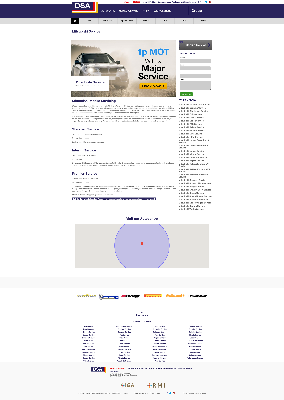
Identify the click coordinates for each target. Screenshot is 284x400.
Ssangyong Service (159, 355)
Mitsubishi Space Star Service (193, 199)
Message (183, 79)
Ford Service (160, 335)
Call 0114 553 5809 (131, 2)
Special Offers (127, 21)
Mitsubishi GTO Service (190, 134)
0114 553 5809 (117, 368)
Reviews (146, 21)
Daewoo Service (124, 332)
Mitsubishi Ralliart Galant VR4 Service (193, 176)
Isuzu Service (124, 338)
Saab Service (160, 352)
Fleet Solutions (162, 11)
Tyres (145, 11)
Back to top (142, 315)
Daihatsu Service (160, 332)
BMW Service (88, 329)
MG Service (88, 346)
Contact (203, 21)
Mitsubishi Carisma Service (192, 108)
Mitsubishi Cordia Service (191, 117)
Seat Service (195, 352)
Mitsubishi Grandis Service (192, 130)
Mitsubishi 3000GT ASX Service (194, 104)
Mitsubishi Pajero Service (191, 161)
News (184, 21)
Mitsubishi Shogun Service (192, 186)
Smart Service (124, 355)
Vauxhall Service (159, 358)
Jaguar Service (160, 338)
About (88, 21)
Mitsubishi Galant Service (191, 127)
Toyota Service (124, 358)
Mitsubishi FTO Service (190, 124)
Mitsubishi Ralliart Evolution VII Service (194, 170)
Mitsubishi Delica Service (191, 121)
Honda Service (195, 335)
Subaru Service (195, 355)
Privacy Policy (155, 393)
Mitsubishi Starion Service (192, 206)
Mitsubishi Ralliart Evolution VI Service (194, 165)
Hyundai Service (88, 338)
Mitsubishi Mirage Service (191, 154)
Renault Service (88, 352)
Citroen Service (89, 332)
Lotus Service (124, 343)
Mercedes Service (195, 343)
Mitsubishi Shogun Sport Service (195, 190)
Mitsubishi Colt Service (190, 114)
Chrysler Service (195, 329)
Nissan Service (195, 346)
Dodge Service (89, 335)
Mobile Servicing (128, 11)
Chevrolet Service (160, 329)
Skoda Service (89, 355)
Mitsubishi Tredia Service (191, 209)
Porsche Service (159, 349)
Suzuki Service (89, 358)
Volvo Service (88, 361)
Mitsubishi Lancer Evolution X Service (193, 146)
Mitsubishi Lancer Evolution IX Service (194, 141)
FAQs (165, 21)
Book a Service (196, 45)
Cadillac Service (124, 329)
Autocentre (108, 11)
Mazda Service (160, 343)
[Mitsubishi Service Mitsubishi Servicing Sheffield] (123, 96)
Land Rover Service (195, 341)
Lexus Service (88, 343)
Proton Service (195, 349)
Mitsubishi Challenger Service (193, 111)
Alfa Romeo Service (124, 326)
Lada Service (124, 341)
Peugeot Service (124, 349)
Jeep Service (195, 338)
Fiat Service (124, 335)
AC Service (88, 326)
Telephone (184, 72)
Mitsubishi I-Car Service (191, 137)
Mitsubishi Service (159, 346)
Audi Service (160, 326)
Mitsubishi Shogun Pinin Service (195, 183)
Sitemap (126, 393)
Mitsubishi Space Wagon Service (195, 203)
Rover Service (124, 352)
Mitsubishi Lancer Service (191, 151)
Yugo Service (160, 361)
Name (182, 57)
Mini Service (124, 346)
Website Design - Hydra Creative (194, 393)
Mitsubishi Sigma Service (191, 193)
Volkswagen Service (195, 358)
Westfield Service (124, 361)
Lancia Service (160, 341)
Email (182, 65)
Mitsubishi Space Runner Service (195, 196)
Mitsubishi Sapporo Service (192, 180)
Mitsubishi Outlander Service (193, 157)
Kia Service (88, 341)
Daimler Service (195, 332)
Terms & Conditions (141, 393)
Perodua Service (88, 349)
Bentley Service (195, 326)
